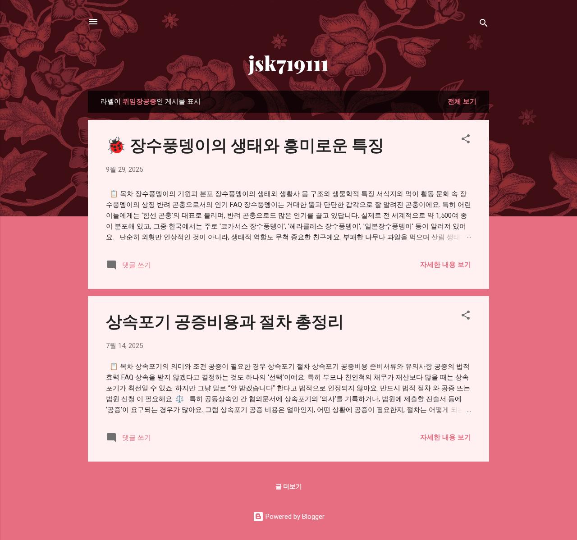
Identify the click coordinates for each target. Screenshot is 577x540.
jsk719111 (288, 63)
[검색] (483, 24)
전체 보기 (462, 101)
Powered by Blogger (294, 517)
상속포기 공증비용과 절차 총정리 (225, 320)
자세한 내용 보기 (445, 265)
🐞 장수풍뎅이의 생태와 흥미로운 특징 (245, 144)
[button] (465, 140)
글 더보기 (288, 486)
